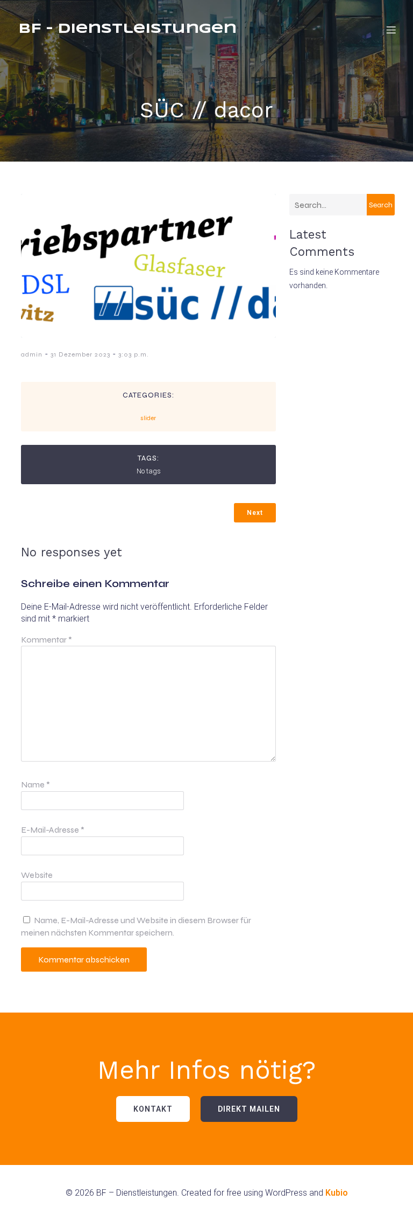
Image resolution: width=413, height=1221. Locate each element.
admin (31, 354)
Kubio (336, 1193)
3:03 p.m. (133, 354)
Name (35, 784)
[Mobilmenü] (391, 29)
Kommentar (46, 639)
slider (148, 418)
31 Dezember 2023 (80, 354)
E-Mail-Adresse (52, 830)
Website (37, 875)
